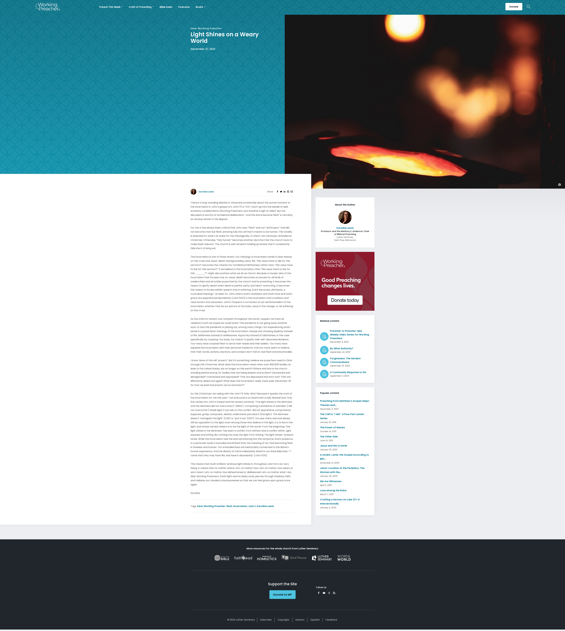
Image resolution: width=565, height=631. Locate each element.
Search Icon (528, 6)
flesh (229, 506)
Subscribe (266, 619)
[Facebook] (318, 593)
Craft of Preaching (140, 7)
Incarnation (240, 506)
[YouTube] (324, 593)
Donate (513, 6)
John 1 (252, 506)
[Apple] (329, 593)
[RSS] (334, 593)
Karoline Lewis (265, 506)
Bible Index (166, 7)
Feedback (331, 619)
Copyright (283, 619)
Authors (299, 619)
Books (200, 7)
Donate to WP (282, 594)
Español (315, 619)
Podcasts (184, 7)
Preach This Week (110, 7)
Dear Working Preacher (211, 506)
